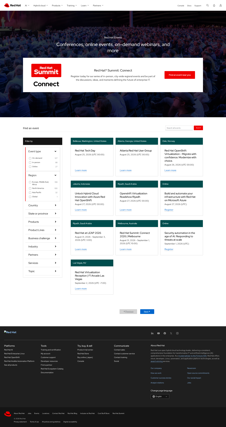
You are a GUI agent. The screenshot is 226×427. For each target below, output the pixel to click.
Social (116, 361)
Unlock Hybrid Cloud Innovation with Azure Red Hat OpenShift (90, 197)
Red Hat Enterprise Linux (14, 353)
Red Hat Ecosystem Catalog (52, 369)
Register (169, 209)
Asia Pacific (36, 192)
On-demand (37, 158)
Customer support (48, 357)
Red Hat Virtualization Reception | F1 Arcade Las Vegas (89, 276)
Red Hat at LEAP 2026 (88, 233)
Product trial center (85, 350)
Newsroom (191, 368)
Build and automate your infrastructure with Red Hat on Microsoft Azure (180, 197)
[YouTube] (158, 334)
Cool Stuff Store (103, 413)
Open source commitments (198, 373)
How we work (156, 373)
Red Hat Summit (118, 413)
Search (198, 128)
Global (34, 196)
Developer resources (49, 361)
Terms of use (34, 422)
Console (180, 5)
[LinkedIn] (152, 334)
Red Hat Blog (72, 413)
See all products (10, 365)
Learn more (81, 170)
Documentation (47, 372)
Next (146, 311)
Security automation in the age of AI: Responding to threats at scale (180, 236)
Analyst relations (157, 383)
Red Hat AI (8, 350)
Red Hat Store (83, 353)
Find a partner (46, 365)
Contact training (120, 357)
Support (197, 5)
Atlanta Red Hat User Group (136, 150)
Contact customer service (124, 353)
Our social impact (194, 378)
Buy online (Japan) (85, 357)
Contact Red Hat (58, 413)
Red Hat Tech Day (85, 150)
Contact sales (119, 350)
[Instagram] (177, 334)
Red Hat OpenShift (12, 357)
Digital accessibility (70, 422)
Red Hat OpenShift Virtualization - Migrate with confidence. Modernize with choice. (180, 155)
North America (38, 188)
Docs (189, 5)
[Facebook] (164, 334)
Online (35, 166)
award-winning (157, 361)
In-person (36, 162)
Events (36, 413)
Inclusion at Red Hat (87, 413)
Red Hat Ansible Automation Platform (19, 361)
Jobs (189, 383)
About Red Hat (19, 413)
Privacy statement (20, 422)
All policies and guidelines (51, 422)
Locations (45, 413)
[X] (171, 334)
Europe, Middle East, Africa (40, 183)
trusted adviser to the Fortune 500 (193, 356)
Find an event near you (180, 75)
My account (45, 353)
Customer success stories (161, 378)
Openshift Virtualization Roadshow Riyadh (133, 195)
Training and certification (51, 350)
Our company (156, 368)
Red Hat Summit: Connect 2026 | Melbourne (135, 234)
